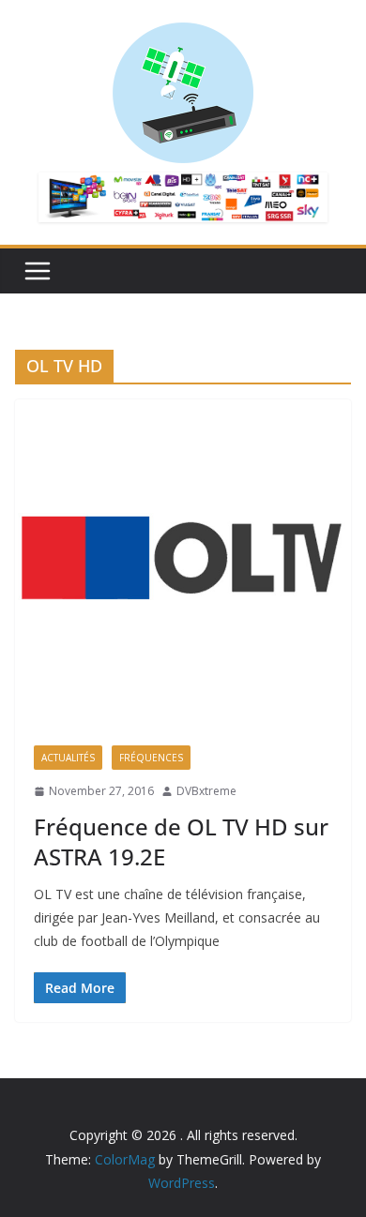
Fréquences (151, 757)
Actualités (68, 757)
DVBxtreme (206, 791)
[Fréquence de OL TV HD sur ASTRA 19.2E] (183, 563)
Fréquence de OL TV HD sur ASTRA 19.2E (181, 841)
